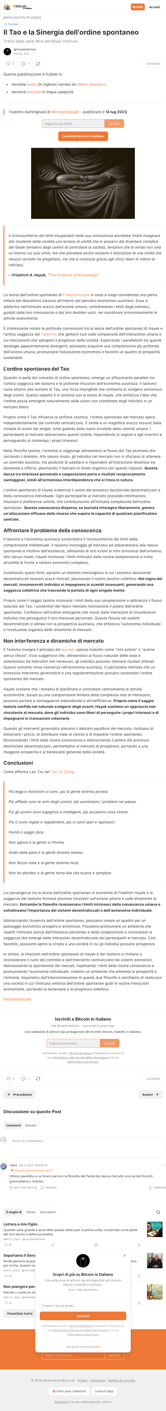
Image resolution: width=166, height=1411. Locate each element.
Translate (13, 24)
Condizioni (97, 1380)
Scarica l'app (104, 1391)
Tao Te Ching (62, 772)
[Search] (158, 1212)
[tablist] (21, 1125)
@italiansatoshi (25, 49)
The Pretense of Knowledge (73, 275)
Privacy (82, 1380)
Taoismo (48, 334)
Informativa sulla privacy (83, 1334)
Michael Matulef (65, 112)
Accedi (154, 7)
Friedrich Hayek (76, 295)
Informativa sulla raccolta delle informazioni (81, 1330)
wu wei (68, 649)
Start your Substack (71, 1391)
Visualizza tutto (19, 1313)
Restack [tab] (31, 1125)
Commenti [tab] (13, 1125)
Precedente (22, 1094)
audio (32, 84)
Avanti (147, 1094)
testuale (34, 92)
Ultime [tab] (31, 1212)
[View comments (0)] (53, 1244)
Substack (60, 1402)
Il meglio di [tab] (14, 1212)
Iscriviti (137, 7)
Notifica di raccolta (121, 1380)
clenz (13, 1165)
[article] (83, 1234)
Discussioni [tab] (48, 1212)
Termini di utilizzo (80, 1326)
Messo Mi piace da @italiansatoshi (33, 1170)
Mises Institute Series (22, 17)
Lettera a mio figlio (20, 1224)
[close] (124, 1255)
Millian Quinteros (91, 84)
